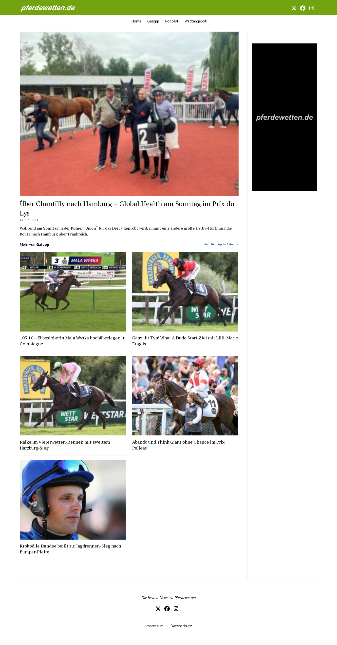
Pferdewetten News (53, 7)
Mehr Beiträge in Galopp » (221, 244)
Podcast (172, 21)
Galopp (153, 21)
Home (136, 21)
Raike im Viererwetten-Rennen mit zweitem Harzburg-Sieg (65, 445)
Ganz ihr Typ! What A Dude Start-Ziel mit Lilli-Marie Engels (185, 341)
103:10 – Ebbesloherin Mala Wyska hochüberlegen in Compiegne (73, 341)
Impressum (154, 625)
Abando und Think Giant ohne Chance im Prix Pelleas (178, 445)
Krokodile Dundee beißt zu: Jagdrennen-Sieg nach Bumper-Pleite (70, 549)
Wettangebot (196, 21)
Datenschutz (181, 625)
